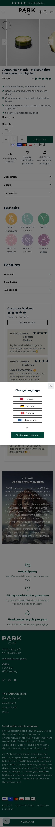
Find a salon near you (27, 435)
